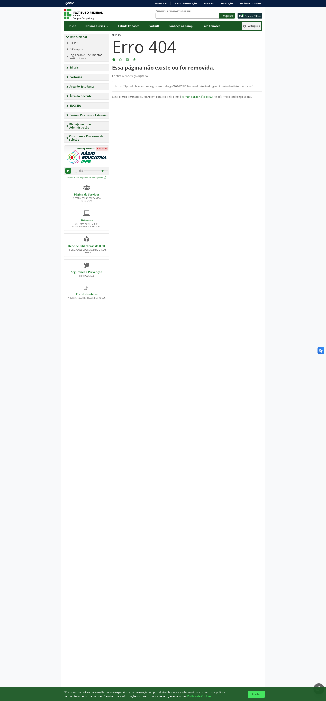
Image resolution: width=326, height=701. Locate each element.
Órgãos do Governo (250, 3)
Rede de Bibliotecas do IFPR (86, 246)
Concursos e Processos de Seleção (86, 137)
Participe (209, 3)
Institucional (78, 37)
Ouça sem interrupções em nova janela (84, 177)
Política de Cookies (199, 696)
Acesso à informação (186, 3)
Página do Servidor (86, 194)
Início (72, 26)
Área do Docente (80, 96)
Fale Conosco (211, 26)
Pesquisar (227, 16)
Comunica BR (160, 3)
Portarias (75, 77)
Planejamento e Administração (80, 125)
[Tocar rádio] (68, 171)
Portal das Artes (86, 294)
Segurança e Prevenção (86, 272)
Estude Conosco (128, 26)
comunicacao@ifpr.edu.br (198, 97)
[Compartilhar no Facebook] (114, 60)
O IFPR (73, 43)
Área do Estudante (81, 86)
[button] (134, 60)
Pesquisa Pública (253, 16)
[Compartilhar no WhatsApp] (121, 60)
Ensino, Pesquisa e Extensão (88, 115)
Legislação (227, 3)
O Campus (76, 49)
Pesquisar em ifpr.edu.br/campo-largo (174, 10)
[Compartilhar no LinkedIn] (128, 60)
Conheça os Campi (181, 26)
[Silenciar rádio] (81, 171)
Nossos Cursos (95, 26)
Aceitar (256, 694)
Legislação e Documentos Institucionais (85, 56)
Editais (74, 67)
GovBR (69, 3)
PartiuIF (154, 26)
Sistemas (86, 220)
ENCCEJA (75, 105)
